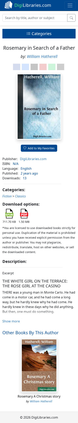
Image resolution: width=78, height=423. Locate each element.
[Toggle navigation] (70, 5)
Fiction (7, 196)
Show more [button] (11, 321)
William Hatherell (42, 56)
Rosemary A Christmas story (39, 396)
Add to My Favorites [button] (41, 148)
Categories (41, 33)
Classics (20, 196)
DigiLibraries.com (33, 159)
